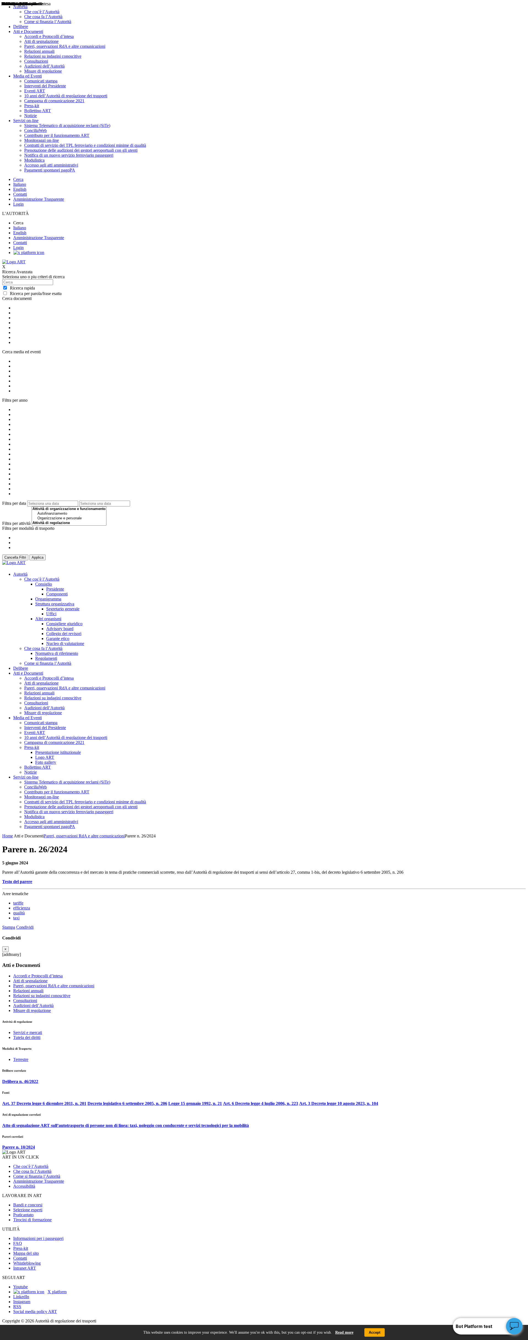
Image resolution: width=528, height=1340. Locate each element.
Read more (344, 1332)
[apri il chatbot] (514, 1326)
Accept (374, 1332)
